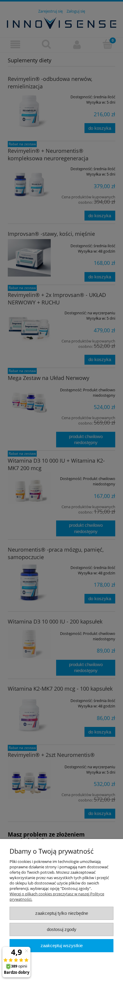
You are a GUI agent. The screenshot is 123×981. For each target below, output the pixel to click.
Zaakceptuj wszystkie (62, 945)
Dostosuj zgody (61, 929)
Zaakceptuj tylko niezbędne (61, 913)
